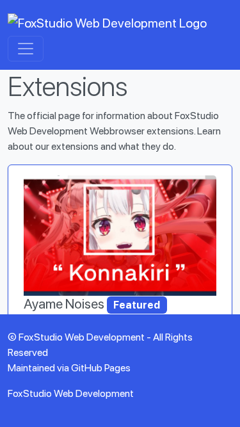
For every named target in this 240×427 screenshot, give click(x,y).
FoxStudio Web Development (71, 393)
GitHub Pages (101, 368)
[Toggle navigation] (26, 48)
